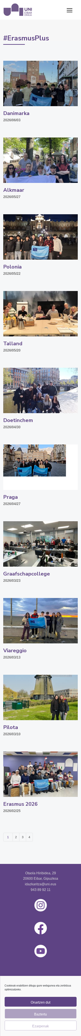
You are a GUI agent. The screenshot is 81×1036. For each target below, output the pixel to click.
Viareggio (15, 650)
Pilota (10, 727)
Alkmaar (13, 190)
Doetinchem (18, 420)
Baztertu (40, 1014)
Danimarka (16, 113)
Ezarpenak (40, 1026)
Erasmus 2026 (20, 804)
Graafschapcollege (26, 573)
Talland (12, 343)
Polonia (12, 266)
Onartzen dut (40, 1002)
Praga (10, 497)
